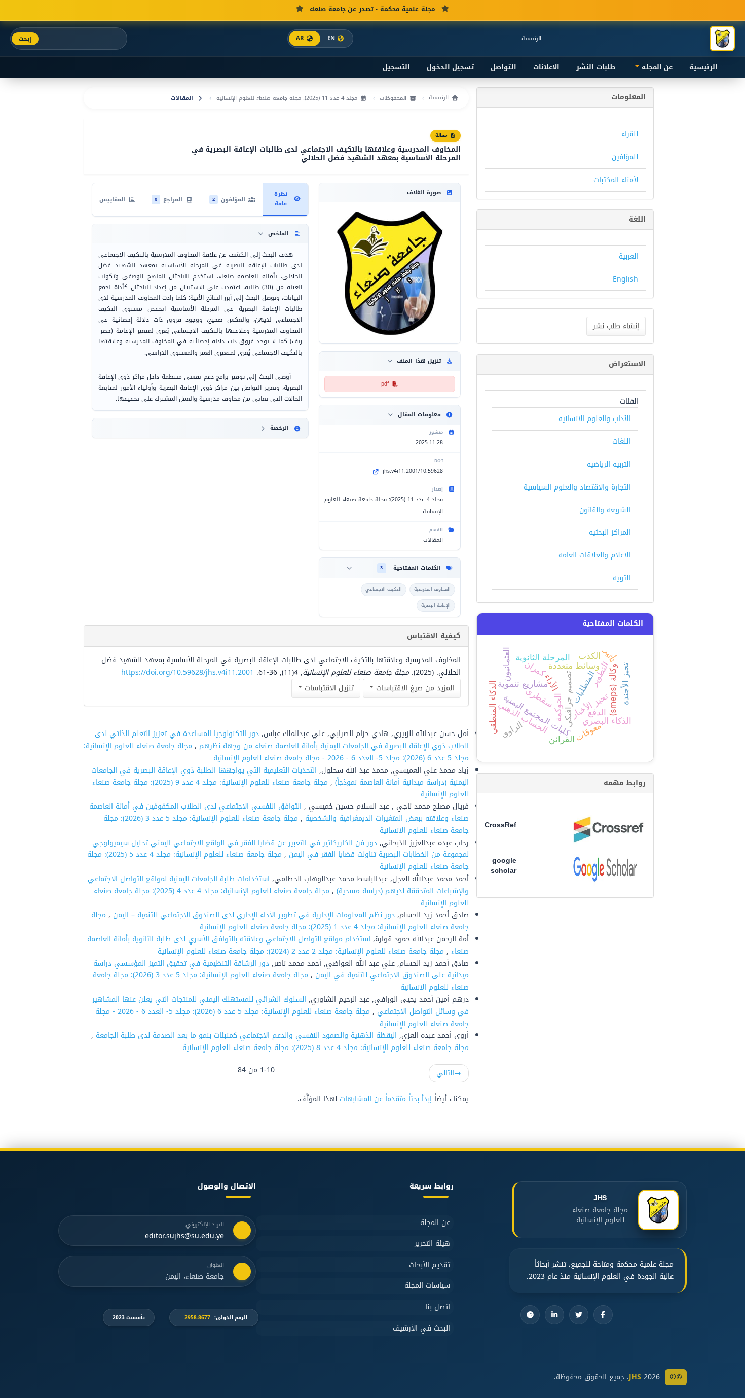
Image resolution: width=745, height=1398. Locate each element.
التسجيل (396, 67)
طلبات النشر (595, 67)
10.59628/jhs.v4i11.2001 (413, 471)
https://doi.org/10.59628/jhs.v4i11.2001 (187, 672)
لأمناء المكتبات (615, 180)
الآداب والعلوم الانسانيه (594, 419)
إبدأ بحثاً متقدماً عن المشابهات (386, 1099)
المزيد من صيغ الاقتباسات (414, 688)
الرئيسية (531, 38)
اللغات (621, 441)
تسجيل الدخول (450, 67)
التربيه (621, 578)
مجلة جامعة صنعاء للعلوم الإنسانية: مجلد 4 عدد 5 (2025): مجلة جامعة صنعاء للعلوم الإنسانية (278, 860)
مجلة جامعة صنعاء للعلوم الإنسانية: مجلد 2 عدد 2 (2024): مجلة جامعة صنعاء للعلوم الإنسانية (301, 951)
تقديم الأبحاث (429, 1265)
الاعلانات (546, 67)
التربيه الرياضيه (608, 464)
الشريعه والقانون (604, 510)
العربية (628, 256)
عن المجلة (435, 1223)
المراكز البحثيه (609, 532)
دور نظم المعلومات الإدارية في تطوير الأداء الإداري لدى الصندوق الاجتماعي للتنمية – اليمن (252, 915)
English (625, 279)
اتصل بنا (437, 1307)
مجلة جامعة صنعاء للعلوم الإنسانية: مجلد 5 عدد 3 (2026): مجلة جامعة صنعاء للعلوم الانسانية (286, 824)
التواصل (503, 67)
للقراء (629, 134)
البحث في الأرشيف (421, 1328)
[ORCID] (530, 1314)
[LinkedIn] (554, 1314)
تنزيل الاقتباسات (328, 688)
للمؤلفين (625, 157)
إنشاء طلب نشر (616, 326)
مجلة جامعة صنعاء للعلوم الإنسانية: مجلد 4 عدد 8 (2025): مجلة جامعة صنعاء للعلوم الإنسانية (325, 1048)
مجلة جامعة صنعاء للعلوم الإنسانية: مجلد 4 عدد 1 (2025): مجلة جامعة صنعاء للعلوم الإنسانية (280, 921)
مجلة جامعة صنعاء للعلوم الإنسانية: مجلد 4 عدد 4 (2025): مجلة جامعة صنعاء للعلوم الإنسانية (281, 897)
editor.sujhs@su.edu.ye (184, 1236)
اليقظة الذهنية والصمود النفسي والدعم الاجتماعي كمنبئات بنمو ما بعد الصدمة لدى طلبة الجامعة (245, 1035)
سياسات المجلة (427, 1285)
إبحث (25, 39)
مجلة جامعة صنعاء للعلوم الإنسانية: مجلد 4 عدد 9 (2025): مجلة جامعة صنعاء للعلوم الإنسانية (280, 788)
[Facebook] (603, 1314)
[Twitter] (578, 1314)
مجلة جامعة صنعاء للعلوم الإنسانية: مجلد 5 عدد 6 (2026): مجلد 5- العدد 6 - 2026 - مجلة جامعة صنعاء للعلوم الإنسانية (276, 752)
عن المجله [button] (656, 67)
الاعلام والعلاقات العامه (594, 555)
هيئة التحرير (432, 1243)
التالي (448, 1073)
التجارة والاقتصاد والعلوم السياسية (577, 487)
